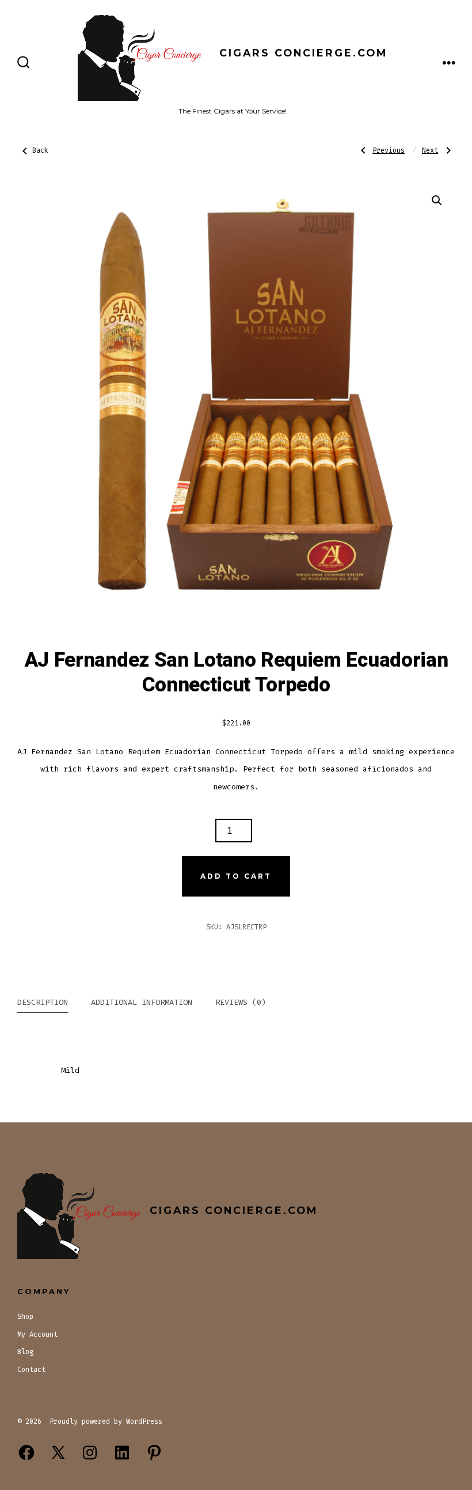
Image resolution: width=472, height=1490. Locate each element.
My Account (37, 1334)
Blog (25, 1351)
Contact (31, 1369)
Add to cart (236, 876)
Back (40, 150)
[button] (437, 200)
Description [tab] (42, 1002)
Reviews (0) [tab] (240, 1002)
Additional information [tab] (141, 1002)
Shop (25, 1316)
